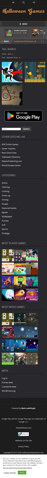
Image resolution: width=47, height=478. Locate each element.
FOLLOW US (33, 2)
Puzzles (5, 220)
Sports (5, 229)
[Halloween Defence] (20, 268)
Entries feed (7, 382)
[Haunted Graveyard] (20, 332)
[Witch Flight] (32, 345)
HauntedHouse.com (23, 428)
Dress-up (6, 195)
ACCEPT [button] (22, 472)
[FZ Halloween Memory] (32, 295)
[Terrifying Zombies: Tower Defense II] (8, 332)
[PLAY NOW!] (9, 33)
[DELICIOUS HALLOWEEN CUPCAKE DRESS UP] (32, 255)
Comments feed (9, 386)
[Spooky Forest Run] (8, 345)
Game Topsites (8, 148)
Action (4, 183)
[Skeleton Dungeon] (20, 319)
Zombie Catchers (20, 31)
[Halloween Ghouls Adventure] (32, 332)
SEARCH (23, 2)
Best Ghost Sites (9, 152)
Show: (4, 54)
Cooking (5, 191)
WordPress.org (8, 391)
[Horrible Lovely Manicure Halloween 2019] (8, 281)
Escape (5, 204)
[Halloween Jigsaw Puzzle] (32, 281)
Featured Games (9, 208)
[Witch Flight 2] (20, 345)
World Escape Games (11, 165)
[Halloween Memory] (20, 281)
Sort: (3, 57)
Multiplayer (7, 216)
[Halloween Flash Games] (23, 11)
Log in (4, 378)
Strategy (6, 233)
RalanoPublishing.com (12, 161)
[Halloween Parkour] (32, 268)
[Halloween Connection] (20, 255)
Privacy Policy (23, 446)
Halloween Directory (11, 157)
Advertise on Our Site (23, 440)
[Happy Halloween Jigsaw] (8, 295)
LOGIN (13, 2)
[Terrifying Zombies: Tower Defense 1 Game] (32, 319)
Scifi (3, 225)
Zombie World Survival (23, 41)
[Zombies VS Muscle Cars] (20, 358)
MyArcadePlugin (28, 408)
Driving (5, 199)
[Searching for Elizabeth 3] (8, 358)
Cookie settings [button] (10, 473)
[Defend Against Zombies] (32, 358)
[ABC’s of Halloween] (8, 268)
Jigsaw (5, 212)
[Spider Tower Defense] (8, 255)
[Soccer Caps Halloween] (20, 295)
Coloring (6, 187)
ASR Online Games (10, 144)
